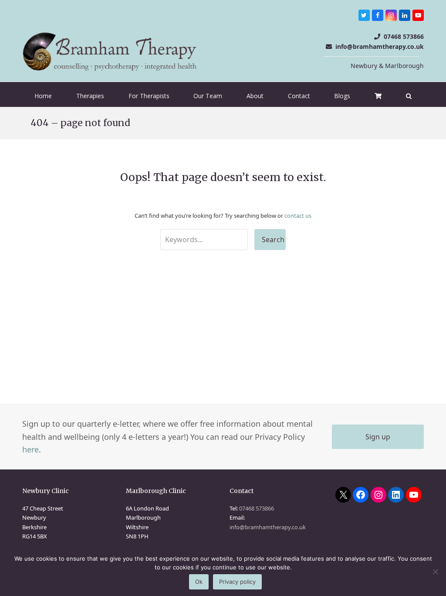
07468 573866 (404, 36)
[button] (409, 96)
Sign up (377, 437)
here (30, 449)
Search (273, 239)
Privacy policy (237, 581)
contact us (297, 215)
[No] (435, 571)
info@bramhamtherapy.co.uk (379, 46)
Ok (199, 581)
